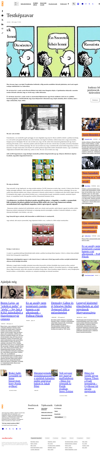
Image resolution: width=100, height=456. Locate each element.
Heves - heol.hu (50, 449)
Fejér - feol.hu (50, 443)
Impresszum (31, 408)
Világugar (53, 4)
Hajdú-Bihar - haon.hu (52, 447)
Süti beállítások (59, 417)
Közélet (47, 438)
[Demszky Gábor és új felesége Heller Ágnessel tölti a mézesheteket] (62, 292)
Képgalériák (57, 414)
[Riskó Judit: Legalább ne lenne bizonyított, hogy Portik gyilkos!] (4, 373)
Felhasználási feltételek (46, 415)
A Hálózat (3, 323)
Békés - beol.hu (33, 445)
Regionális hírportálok (36, 438)
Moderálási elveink (45, 418)
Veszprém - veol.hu (85, 445)
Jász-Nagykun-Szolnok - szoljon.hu (71, 441)
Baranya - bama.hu (34, 443)
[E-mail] (2, 28)
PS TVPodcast (57, 408)
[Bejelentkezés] (78, 4)
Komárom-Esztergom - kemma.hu (71, 443)
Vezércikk (95, 139)
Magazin (64, 438)
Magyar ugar (43, 3)
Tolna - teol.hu (84, 441)
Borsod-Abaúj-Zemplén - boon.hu (36, 447)
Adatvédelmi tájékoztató (44, 409)
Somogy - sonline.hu (68, 447)
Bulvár (71, 438)
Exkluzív (36, 390)
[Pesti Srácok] (7, 3)
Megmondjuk (26, 4)
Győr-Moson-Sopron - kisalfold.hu (54, 445)
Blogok (8, 22)
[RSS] (93, 4)
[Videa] (82, 4)
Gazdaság (55, 438)
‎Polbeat (96, 275)
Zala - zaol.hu (84, 447)
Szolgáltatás (80, 438)
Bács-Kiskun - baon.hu (35, 441)
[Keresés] (74, 3)
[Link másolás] (2, 33)
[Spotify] (16, 429)
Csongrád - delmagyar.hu (35, 449)
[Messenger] (2, 15)
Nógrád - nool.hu (68, 445)
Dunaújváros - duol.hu (52, 441)
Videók (56, 411)
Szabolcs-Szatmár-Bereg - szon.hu (71, 449)
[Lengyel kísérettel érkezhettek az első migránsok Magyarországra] (87, 292)
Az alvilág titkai (13, 390)
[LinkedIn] (2, 24)
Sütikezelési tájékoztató (46, 412)
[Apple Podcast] (20, 429)
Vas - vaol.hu (84, 443)
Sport (86, 395)
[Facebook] (86, 4)
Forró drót (35, 3)
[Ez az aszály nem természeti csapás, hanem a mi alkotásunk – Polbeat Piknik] (37, 292)
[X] (89, 4)
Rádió (88, 438)
